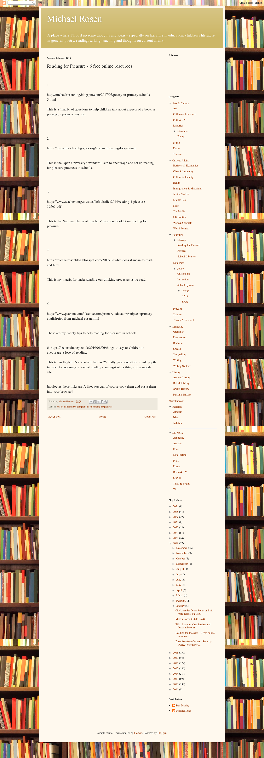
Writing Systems (182, 366)
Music (176, 142)
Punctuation (179, 337)
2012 (176, 684)
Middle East (179, 200)
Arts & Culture (180, 103)
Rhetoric (177, 343)
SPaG (185, 301)
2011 (176, 689)
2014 (176, 673)
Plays (176, 460)
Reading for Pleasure (188, 245)
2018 (176, 652)
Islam (176, 417)
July (178, 574)
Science (177, 314)
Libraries (178, 125)
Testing (185, 291)
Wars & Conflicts (182, 223)
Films (176, 449)
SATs (185, 296)
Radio (176, 148)
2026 (176, 506)
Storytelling (179, 354)
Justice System (181, 194)
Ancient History (182, 377)
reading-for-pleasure (102, 406)
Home (102, 416)
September (182, 563)
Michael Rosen (74, 18)
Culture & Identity (183, 177)
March (180, 595)
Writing (177, 360)
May (179, 585)
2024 (176, 517)
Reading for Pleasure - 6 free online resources (195, 634)
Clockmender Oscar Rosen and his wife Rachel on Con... (194, 612)
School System (185, 285)
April (179, 590)
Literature (182, 131)
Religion (177, 406)
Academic (178, 437)
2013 (176, 679)
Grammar (178, 331)
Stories (177, 478)
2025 (176, 512)
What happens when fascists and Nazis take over (192, 625)
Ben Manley (182, 705)
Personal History (182, 394)
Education (177, 235)
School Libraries (186, 256)
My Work (177, 432)
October (181, 558)
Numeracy (178, 263)
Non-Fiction (180, 455)
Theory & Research (183, 320)
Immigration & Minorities (187, 188)
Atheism (177, 411)
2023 (176, 522)
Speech (177, 349)
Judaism (177, 423)
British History (181, 383)
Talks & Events (181, 483)
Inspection (183, 279)
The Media (179, 211)
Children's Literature (184, 114)
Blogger (162, 733)
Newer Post (54, 416)
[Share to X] (98, 402)
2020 (176, 538)
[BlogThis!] (95, 402)
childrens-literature (66, 406)
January (180, 606)
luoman (138, 733)
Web (175, 489)
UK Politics (179, 217)
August (180, 569)
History (176, 372)
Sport (176, 205)
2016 (176, 663)
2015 (176, 668)
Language (177, 326)
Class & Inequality (183, 171)
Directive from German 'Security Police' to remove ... (193, 642)
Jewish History (181, 388)
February (181, 600)
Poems (176, 466)
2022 (176, 527)
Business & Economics (185, 165)
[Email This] (91, 402)
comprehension (84, 406)
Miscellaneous (176, 401)
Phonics (181, 250)
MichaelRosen (183, 710)
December (182, 548)
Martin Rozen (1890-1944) (190, 619)
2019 (176, 543)
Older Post (150, 416)
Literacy (181, 240)
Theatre (177, 154)
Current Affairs (180, 160)
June (179, 579)
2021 (176, 533)
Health (176, 182)
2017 (176, 658)
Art (175, 108)
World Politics (181, 228)
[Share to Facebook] (102, 402)
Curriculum (183, 273)
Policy (180, 268)
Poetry (181, 136)
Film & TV (179, 119)
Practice (177, 308)
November (182, 553)
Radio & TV (180, 472)
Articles (177, 443)
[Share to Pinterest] (106, 402)
